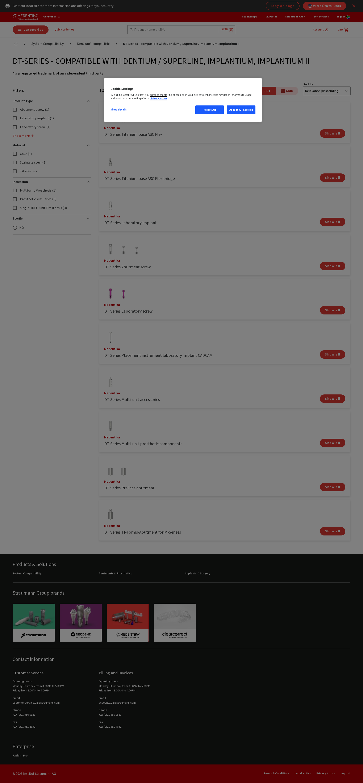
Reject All (210, 109)
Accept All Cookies (241, 109)
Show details (118, 109)
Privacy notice (158, 98)
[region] (183, 100)
